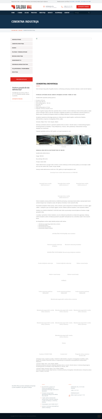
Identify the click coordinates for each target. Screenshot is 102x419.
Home (13, 12)
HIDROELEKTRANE (16, 39)
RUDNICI (14, 47)
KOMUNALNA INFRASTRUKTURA (20, 64)
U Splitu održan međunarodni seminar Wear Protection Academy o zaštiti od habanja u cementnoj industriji (50, 400)
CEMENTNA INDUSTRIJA (18, 43)
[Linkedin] (17, 391)
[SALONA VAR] (21, 6)
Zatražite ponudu (83, 6)
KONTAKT (67, 12)
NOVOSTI (50, 12)
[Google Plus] (20, 391)
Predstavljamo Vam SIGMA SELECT (50, 404)
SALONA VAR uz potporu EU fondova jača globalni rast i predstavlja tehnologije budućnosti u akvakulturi (50, 389)
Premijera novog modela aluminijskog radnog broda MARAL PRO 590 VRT (50, 394)
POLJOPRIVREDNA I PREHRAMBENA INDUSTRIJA (20, 70)
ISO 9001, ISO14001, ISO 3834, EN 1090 (80, 1)
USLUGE (27, 12)
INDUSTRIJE (42, 12)
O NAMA (20, 12)
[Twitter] (12, 391)
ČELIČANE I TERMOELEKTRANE (19, 52)
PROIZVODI (34, 12)
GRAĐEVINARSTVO (16, 60)
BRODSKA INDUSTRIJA (17, 56)
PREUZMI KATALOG (21, 79)
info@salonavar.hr (75, 393)
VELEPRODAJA (58, 12)
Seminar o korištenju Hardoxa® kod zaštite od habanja (50, 407)
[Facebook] (15, 391)
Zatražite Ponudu (17, 98)
